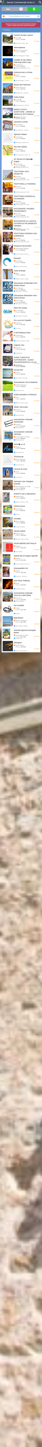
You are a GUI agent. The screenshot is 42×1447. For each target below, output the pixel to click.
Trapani (18, 410)
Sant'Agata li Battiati (22, 248)
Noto (17, 397)
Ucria (17, 472)
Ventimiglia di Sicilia (22, 635)
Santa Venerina (20, 87)
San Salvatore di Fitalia (23, 486)
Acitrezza (18, 323)
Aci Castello (19, 288)
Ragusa (18, 447)
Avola (17, 583)
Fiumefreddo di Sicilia (22, 437)
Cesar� (18, 38)
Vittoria (18, 571)
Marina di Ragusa (21, 620)
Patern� (18, 100)
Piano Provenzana (21, 50)
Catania (18, 348)
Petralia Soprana (21, 385)
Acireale (18, 176)
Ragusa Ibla (19, 496)
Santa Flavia (20, 645)
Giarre (18, 75)
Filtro (38, 21)
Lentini (18, 372)
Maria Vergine (20, 521)
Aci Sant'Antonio (20, 117)
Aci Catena (19, 124)
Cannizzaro (19, 335)
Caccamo (19, 598)
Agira (17, 273)
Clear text (38, 16)
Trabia (18, 608)
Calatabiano (19, 65)
